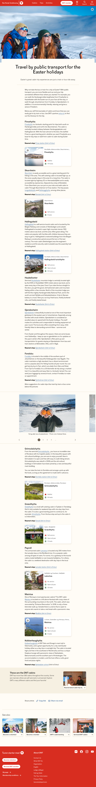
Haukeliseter (35, 280)
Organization (38, 764)
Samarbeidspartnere (40, 782)
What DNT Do (38, 761)
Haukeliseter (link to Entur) (44, 304)
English (36, 767)
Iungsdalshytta (30, 190)
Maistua (28, 599)
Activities (49, 3)
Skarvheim (29, 173)
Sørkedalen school (42, 665)
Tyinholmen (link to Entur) (44, 380)
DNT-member (66, 3)
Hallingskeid (29, 224)
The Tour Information (40, 776)
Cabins (34, 3)
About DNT (38, 753)
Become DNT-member (11, 767)
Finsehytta (28, 124)
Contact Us (37, 758)
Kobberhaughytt (31, 643)
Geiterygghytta (44, 190)
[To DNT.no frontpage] (12, 3)
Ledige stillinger (39, 770)
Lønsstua (44, 551)
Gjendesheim (29, 313)
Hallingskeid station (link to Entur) (47, 250)
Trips (41, 3)
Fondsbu (28, 356)
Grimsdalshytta (44, 451)
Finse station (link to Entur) (45, 143)
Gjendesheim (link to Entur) (45, 348)
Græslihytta (29, 507)
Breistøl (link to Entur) (43, 194)
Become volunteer (10, 760)
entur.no (61, 113)
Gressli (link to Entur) (42, 521)
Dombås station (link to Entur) (46, 477)
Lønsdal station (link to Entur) (46, 567)
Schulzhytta (36, 514)
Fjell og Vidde (38, 773)
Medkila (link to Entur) (43, 613)
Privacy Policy (38, 779)
